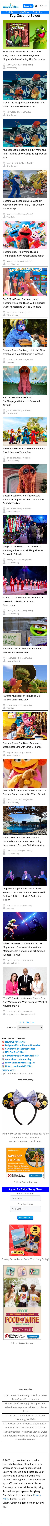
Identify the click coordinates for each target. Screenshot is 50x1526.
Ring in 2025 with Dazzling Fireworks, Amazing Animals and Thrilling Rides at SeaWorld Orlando (23, 550)
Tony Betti (11, 217)
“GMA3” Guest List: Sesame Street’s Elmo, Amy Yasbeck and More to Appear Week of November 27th (25, 1002)
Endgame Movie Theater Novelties (22, 1045)
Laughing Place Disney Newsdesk (21, 1014)
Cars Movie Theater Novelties (20, 1048)
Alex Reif (10, 908)
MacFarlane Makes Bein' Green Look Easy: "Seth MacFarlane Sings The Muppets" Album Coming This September (24, 55)
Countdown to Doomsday (18, 1059)
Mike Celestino (13, 963)
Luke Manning (13, 264)
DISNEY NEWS (9, 1070)
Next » (30, 1022)
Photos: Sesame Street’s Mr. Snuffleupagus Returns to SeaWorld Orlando (21, 401)
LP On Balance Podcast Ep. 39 (20, 1062)
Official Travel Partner (25, 1182)
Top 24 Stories (38, 12)
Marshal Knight (13, 511)
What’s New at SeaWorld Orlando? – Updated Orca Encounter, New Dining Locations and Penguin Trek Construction (24, 841)
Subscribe (28, 6)
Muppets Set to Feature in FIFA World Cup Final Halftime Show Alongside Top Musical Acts (25, 154)
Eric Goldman (12, 413)
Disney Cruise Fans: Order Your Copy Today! (25, 1259)
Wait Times (24, 12)
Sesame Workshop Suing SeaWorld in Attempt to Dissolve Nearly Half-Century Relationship (23, 205)
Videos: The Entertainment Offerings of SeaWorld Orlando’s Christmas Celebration (23, 601)
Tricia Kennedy (13, 315)
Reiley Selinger (13, 67)
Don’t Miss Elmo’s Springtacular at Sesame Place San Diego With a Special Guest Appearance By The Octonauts (24, 303)
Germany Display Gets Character (21, 1055)
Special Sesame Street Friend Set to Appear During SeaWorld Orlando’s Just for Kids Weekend (23, 499)
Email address (25, 1204)
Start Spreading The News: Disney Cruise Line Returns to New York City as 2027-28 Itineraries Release (25, 1435)
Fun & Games (11, 12)
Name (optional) (25, 1193)
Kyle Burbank (12, 115)
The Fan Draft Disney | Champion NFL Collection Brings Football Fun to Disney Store (25, 1407)
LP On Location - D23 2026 (18, 1066)
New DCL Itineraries (15, 1041)
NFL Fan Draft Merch (15, 1052)
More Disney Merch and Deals (25, 1141)
